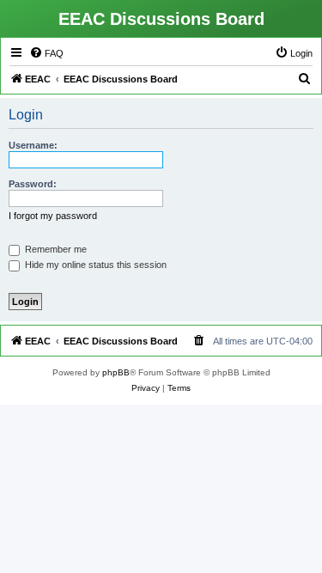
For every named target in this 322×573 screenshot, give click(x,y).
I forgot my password (53, 215)
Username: (33, 145)
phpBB (116, 372)
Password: (33, 184)
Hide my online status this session (94, 264)
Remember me (54, 249)
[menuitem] (46, 53)
